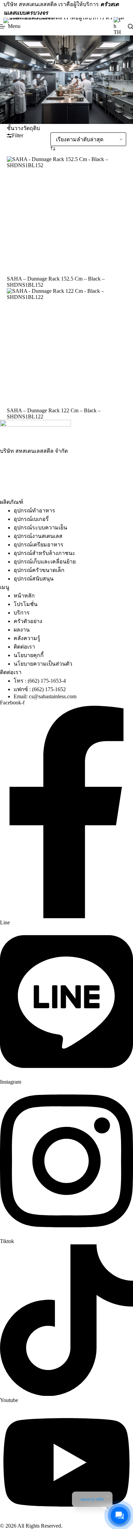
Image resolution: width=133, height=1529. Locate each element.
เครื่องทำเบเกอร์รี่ (32, 476)
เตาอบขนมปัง (72, 476)
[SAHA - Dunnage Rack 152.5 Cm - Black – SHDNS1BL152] (67, 216)
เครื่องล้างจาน (68, 468)
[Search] (130, 26)
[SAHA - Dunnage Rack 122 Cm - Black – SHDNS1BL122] (67, 348)
